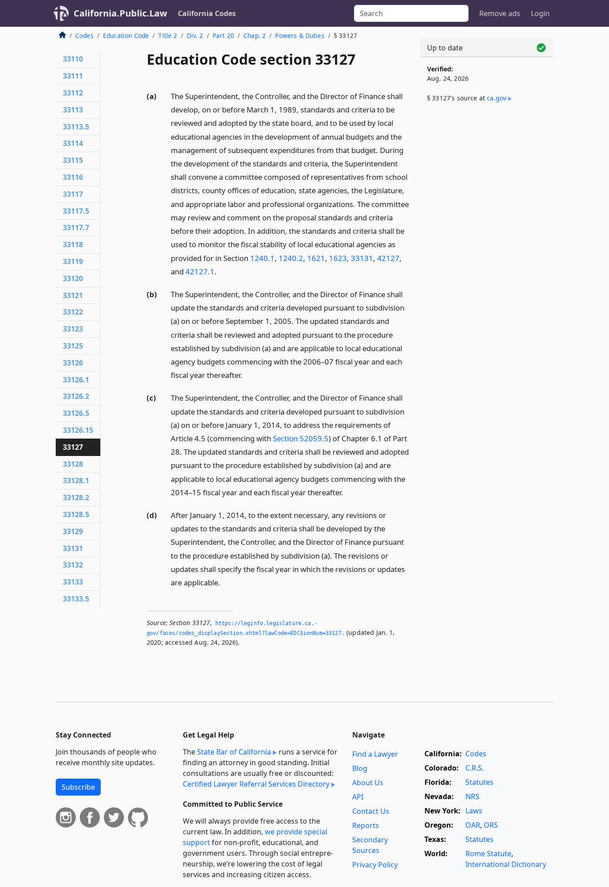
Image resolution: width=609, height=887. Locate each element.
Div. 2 (195, 35)
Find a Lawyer (375, 754)
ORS (491, 825)
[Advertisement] (486, 257)
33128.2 (76, 497)
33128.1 (76, 480)
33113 (73, 110)
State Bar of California (234, 752)
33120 (73, 278)
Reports (365, 825)
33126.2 (76, 396)
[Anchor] (221, 271)
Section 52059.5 (301, 438)
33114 (73, 143)
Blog (359, 768)
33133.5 (76, 599)
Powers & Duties (299, 35)
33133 (73, 582)
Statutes (479, 782)
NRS (472, 796)
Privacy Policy (375, 865)
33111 (73, 76)
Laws (473, 811)
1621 (316, 258)
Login (540, 13)
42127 (388, 258)
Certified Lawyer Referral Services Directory (256, 784)
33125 (73, 346)
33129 (73, 531)
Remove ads (499, 13)
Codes (84, 35)
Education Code (126, 35)
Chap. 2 (254, 35)
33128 (73, 464)
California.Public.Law (120, 13)
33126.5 (76, 413)
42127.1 (199, 271)
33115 (73, 160)
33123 (73, 329)
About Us (367, 783)
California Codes (207, 13)
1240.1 (262, 258)
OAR (472, 825)
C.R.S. (474, 768)
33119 (73, 261)
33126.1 (76, 380)
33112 (73, 93)
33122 (73, 312)
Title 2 (167, 35)
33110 (73, 59)
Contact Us (370, 811)
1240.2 (291, 258)
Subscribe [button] (78, 787)
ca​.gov (496, 98)
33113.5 (76, 127)
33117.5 (76, 211)
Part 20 (223, 35)
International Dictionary (505, 864)
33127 (73, 447)
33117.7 (76, 227)
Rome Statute (488, 853)
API (357, 797)
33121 (73, 295)
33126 (73, 363)
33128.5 (76, 514)
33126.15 (78, 430)
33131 (362, 258)
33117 (73, 194)
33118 (73, 244)
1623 (338, 258)
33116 (73, 177)
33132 (73, 565)
